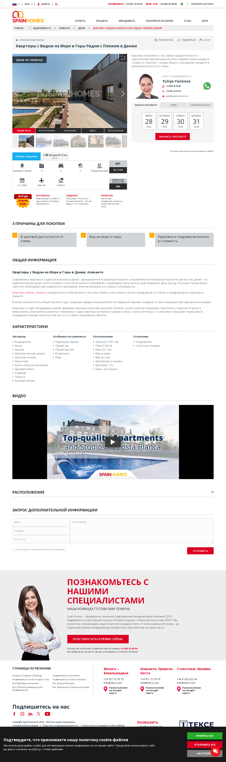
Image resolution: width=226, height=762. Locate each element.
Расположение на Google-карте (118, 690)
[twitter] (38, 714)
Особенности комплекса (69, 336)
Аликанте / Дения (22, 170)
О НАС (187, 20)
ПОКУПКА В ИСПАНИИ (159, 20)
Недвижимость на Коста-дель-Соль (30, 679)
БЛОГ (205, 20)
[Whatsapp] (207, 86)
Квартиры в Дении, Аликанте (29, 292)
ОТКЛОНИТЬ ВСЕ (205, 744)
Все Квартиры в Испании (25, 683)
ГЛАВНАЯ (18, 28)
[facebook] (14, 714)
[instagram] (22, 714)
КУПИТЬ (80, 20)
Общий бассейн (99, 170)
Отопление (140, 336)
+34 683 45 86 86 (173, 86)
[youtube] (47, 714)
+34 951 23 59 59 (173, 91)
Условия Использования (54, 549)
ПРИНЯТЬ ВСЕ (204, 735)
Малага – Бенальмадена (116, 671)
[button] (125, 141)
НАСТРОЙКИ (205, 753)
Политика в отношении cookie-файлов (103, 725)
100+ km (41, 185)
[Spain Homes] (27, 16)
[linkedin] (30, 714)
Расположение (103, 336)
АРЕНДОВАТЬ (127, 20)
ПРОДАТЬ (102, 20)
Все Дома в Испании (63, 683)
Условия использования (25, 725)
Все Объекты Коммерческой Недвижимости (27, 689)
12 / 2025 (22, 185)
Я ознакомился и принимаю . (40, 549)
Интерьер (19, 336)
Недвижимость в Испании (66, 675)
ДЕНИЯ (81, 28)
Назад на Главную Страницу (27, 675)
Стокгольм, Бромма (194, 669)
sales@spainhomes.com (177, 96)
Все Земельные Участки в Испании (71, 687)
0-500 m (61, 185)
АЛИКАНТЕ (64, 28)
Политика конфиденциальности (60, 725)
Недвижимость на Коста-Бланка (69, 679)
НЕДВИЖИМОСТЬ (42, 28)
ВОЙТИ (45, 4)
